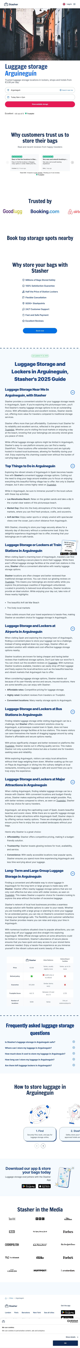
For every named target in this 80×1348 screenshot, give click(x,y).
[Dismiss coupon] (77, 541)
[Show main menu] (74, 4)
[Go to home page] (11, 4)
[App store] (44, 1186)
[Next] (43, 1146)
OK (65, 1343)
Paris (16, 1312)
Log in (69, 4)
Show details (71, 1337)
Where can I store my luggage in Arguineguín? (28, 1048)
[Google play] (29, 1186)
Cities (11, 1298)
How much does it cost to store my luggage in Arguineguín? (35, 1054)
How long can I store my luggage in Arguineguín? (29, 1059)
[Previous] (37, 1146)
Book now (40, 331)
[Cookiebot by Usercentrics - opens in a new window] (69, 1321)
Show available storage (40, 104)
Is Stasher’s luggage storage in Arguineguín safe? (30, 1042)
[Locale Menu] (64, 4)
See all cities (49, 1312)
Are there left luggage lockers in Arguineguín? (28, 1065)
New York (37, 1312)
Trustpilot (9, 429)
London (8, 1312)
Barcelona (26, 1312)
